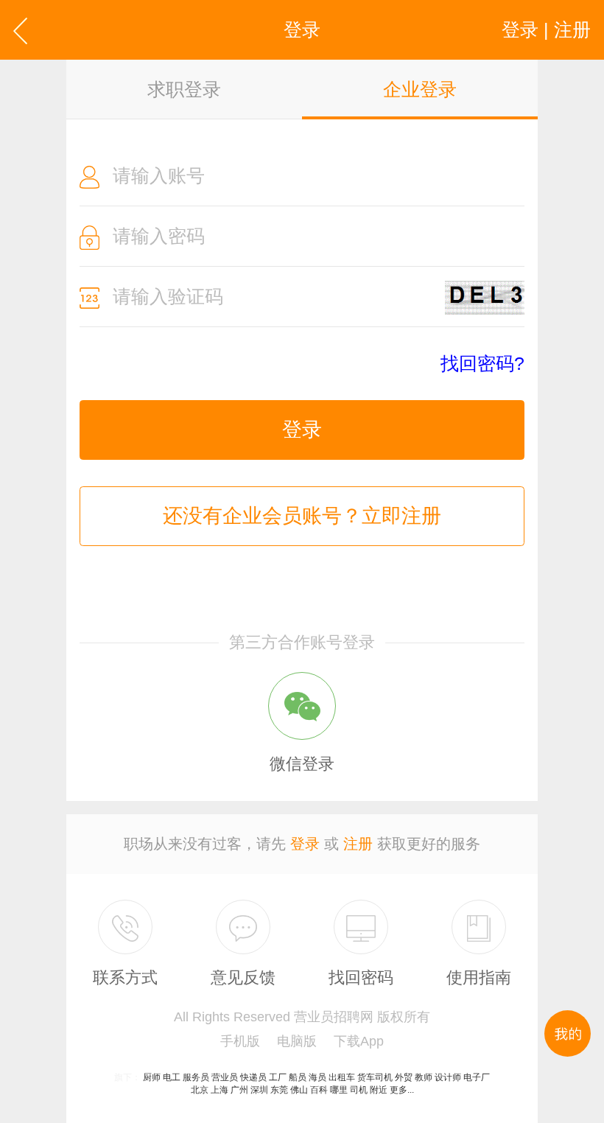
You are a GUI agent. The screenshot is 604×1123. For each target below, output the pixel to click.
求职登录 (184, 89)
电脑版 (297, 1041)
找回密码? (482, 364)
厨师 (152, 1077)
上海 (219, 1090)
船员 (297, 1077)
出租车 (342, 1077)
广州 (239, 1090)
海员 (317, 1077)
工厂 (278, 1077)
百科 (319, 1090)
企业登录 (420, 89)
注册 (358, 844)
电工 (171, 1077)
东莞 (279, 1090)
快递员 (253, 1077)
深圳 (259, 1090)
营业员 (224, 1077)
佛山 (299, 1090)
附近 (378, 1090)
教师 (423, 1077)
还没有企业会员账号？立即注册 (302, 516)
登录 (302, 430)
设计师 (448, 1077)
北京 (199, 1090)
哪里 (339, 1090)
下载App (359, 1041)
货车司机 (375, 1077)
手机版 (240, 1041)
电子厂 (476, 1077)
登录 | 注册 (546, 29)
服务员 (196, 1077)
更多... (402, 1090)
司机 (359, 1090)
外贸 (403, 1077)
